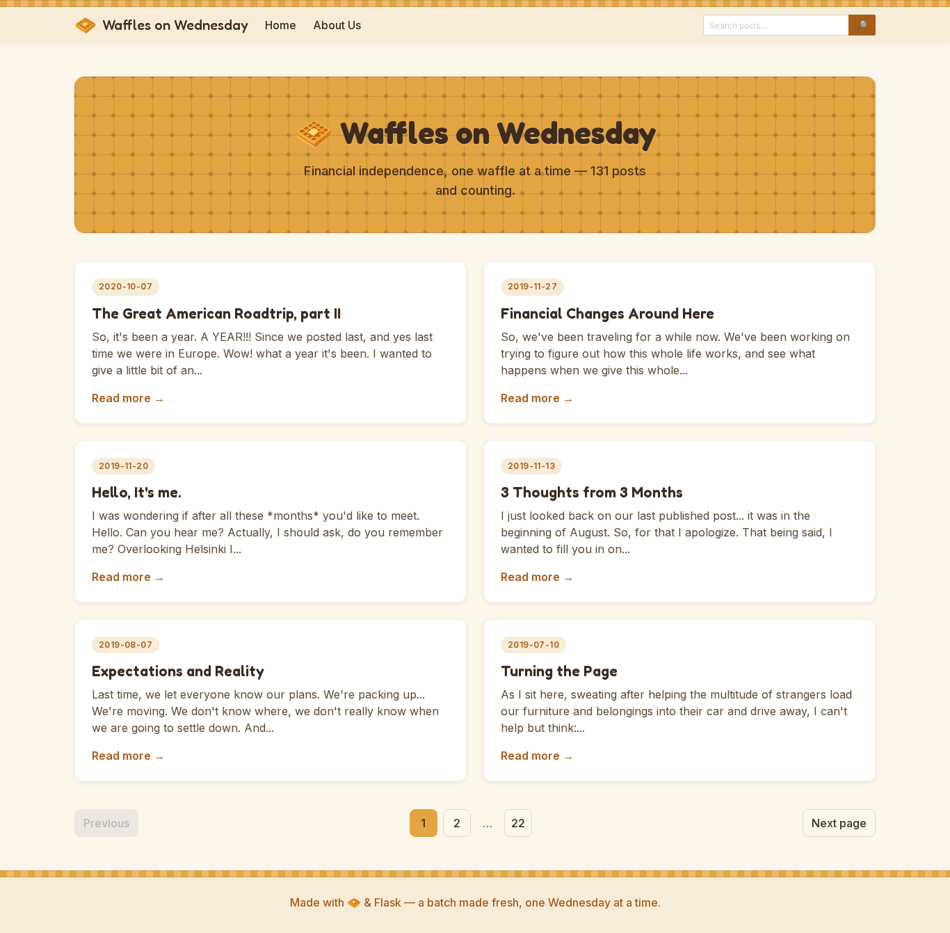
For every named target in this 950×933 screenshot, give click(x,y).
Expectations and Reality (178, 671)
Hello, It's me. (137, 492)
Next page (839, 823)
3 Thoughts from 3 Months (592, 492)
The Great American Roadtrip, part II (216, 313)
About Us (337, 25)
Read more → (128, 398)
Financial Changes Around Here (607, 313)
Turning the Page (559, 671)
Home (280, 25)
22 (518, 823)
